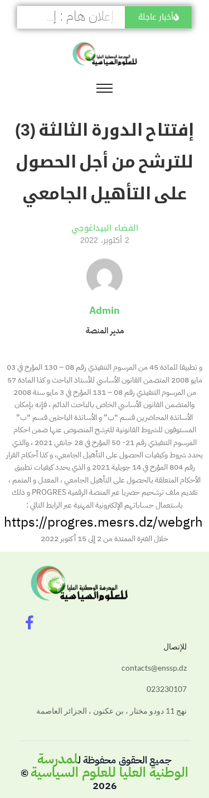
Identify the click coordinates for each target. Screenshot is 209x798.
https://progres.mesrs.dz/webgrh (103, 522)
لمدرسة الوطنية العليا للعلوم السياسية (109, 765)
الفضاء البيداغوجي (104, 228)
